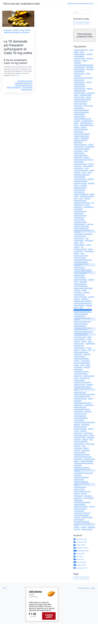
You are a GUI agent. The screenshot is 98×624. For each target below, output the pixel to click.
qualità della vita (80, 337)
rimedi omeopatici (79, 504)
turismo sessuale (80, 416)
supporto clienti (79, 93)
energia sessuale (79, 356)
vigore (76, 243)
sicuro (90, 399)
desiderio (84, 185)
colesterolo (85, 361)
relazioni (77, 172)
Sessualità (88, 496)
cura (85, 151)
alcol (76, 125)
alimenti (77, 299)
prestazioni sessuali (80, 194)
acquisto (77, 290)
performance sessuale (81, 175)
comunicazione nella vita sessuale (82, 470)
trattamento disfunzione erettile (82, 319)
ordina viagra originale (81, 134)
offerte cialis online (13, 87)
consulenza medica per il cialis (84, 394)
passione (91, 183)
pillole (76, 431)
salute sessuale (79, 86)
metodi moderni (79, 380)
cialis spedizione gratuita (82, 119)
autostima (77, 166)
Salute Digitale (79, 519)
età (94, 350)
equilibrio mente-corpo (81, 455)
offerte (86, 157)
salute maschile (79, 190)
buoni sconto (88, 405)
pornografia (78, 369)
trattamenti (85, 138)
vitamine (83, 527)
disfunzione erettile (80, 50)
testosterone (78, 162)
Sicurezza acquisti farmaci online (83, 524)
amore (76, 95)
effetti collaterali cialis (82, 322)
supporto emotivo (80, 200)
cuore (89, 339)
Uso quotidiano (79, 295)
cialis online (78, 151)
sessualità (90, 69)
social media (78, 209)
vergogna (77, 439)
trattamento (90, 147)
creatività (87, 354)
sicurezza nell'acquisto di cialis (82, 389)
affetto (76, 361)
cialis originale (79, 71)
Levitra (89, 82)
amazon (76, 247)
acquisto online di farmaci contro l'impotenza (82, 272)
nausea (91, 435)
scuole (89, 348)
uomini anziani (90, 344)
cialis (82, 52)
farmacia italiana (79, 91)
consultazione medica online (83, 65)
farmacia (89, 54)
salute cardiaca (79, 339)
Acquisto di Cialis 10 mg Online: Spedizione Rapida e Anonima (17, 31)
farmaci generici (79, 54)
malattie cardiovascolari (82, 303)
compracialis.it (79, 218)
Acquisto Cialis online (81, 226)
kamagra (77, 121)
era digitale (78, 207)
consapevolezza (79, 384)
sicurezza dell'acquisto (82, 513)
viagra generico (79, 114)
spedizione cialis (26, 90)
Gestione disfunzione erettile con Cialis (84, 231)
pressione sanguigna (81, 482)
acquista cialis (79, 80)
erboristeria (78, 157)
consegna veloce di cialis (82, 387)
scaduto (77, 341)
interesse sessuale (80, 429)
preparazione (89, 251)
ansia (81, 198)
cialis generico (27, 87)
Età (92, 203)
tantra (76, 253)
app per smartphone (80, 286)
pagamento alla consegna (82, 301)
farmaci (89, 89)
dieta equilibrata (79, 177)
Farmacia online (79, 275)
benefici (90, 179)
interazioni (77, 376)
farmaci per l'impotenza (82, 203)
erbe (81, 243)
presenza (90, 384)
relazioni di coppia (80, 211)
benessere (91, 527)
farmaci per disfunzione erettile (82, 484)
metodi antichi (85, 378)
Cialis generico (88, 166)
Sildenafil (77, 76)
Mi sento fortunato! (82, 23)
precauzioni (78, 354)
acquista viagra (79, 97)
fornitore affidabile (80, 262)
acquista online (87, 529)
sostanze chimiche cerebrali (83, 463)
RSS (86, 578)
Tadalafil (77, 61)
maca (91, 439)
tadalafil (90, 58)
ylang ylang (90, 444)
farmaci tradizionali (80, 507)
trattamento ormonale (82, 149)
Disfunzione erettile (80, 101)
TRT (82, 247)
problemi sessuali (86, 123)
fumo (86, 168)
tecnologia (83, 282)
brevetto (88, 411)
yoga (83, 446)
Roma (76, 282)
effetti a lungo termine (81, 363)
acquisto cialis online (25, 81)
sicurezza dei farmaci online (83, 332)
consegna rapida (85, 95)
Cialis (91, 50)
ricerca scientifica (80, 179)
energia (90, 429)
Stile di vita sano (79, 277)
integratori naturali (81, 129)
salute (87, 205)
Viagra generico (88, 498)
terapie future (79, 344)
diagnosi (87, 198)
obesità (76, 461)
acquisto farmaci (80, 258)
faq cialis (90, 224)
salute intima (78, 240)
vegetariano (89, 240)
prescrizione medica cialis (23, 85)
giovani (76, 365)
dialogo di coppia (79, 437)
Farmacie (91, 280)
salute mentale (79, 192)
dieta (75, 198)
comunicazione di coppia (82, 396)
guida (89, 337)
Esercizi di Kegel (79, 268)
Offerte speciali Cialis (81, 228)
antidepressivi (78, 346)
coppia (76, 196)
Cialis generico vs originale (83, 234)
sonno (76, 123)
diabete (76, 138)
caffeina (77, 450)
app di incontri (88, 207)
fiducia (91, 164)
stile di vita (90, 93)
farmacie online (79, 67)
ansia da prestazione (86, 125)
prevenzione (78, 106)
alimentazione (78, 108)
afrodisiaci (77, 401)
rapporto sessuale (80, 427)
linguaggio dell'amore (81, 359)
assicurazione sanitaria (82, 409)
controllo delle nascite (82, 382)
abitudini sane (78, 411)
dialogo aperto (79, 305)
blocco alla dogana (81, 256)
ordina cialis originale (81, 110)
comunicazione (79, 74)
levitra (84, 61)
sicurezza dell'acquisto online (84, 422)
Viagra (76, 52)
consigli (83, 127)
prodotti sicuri (79, 489)
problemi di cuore (80, 236)
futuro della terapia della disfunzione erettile (83, 328)
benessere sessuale (80, 140)
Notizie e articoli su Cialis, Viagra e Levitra (80, 3)
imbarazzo (90, 437)
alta (89, 350)
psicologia (77, 475)
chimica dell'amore (87, 461)
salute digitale (79, 420)
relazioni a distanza (80, 181)
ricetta (76, 185)
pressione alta (79, 205)
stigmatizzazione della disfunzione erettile (81, 334)
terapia (91, 194)
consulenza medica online (82, 457)
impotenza (89, 67)
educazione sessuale (81, 170)
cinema (90, 249)
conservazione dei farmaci (82, 403)
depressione (85, 450)
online (92, 170)
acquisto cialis (79, 220)
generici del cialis (80, 407)
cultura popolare (80, 249)
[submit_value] (42, 604)
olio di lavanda (79, 444)
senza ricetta (78, 168)
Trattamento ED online (81, 522)
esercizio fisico (79, 153)
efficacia (77, 529)
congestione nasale (80, 435)
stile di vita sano (79, 89)
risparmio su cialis (80, 222)
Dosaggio (86, 292)
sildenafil (77, 63)
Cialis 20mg (77, 292)
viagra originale (79, 82)
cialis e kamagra (79, 69)
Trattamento (78, 496)
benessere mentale (80, 188)
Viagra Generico (79, 245)
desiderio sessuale (80, 399)
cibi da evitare (78, 213)
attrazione (77, 465)
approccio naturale (80, 155)
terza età (77, 517)
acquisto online (79, 58)
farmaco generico (80, 326)
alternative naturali (87, 196)
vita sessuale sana (80, 414)
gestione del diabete (80, 374)
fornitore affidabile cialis (23, 83)
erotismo (87, 367)
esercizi (91, 507)
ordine (84, 290)
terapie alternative (80, 145)
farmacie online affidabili (82, 99)
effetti (84, 341)
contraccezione (88, 376)
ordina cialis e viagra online (83, 78)
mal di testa (78, 433)
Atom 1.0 (79, 578)
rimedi (88, 365)
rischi (90, 341)
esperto (76, 494)
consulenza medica (80, 164)
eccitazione (85, 424)
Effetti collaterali (80, 297)
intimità (76, 127)
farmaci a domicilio (80, 509)
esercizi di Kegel (89, 459)
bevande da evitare (80, 216)
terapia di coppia (79, 117)
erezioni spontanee (80, 280)
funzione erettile (87, 121)
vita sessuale (88, 106)
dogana (76, 527)
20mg (81, 308)
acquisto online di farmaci (82, 270)
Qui (18, 75)
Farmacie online (87, 517)
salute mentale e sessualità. (83, 473)
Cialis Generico (79, 511)
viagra (88, 74)
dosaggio (89, 305)
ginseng (85, 439)
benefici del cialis (80, 392)
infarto (76, 350)
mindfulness (78, 405)
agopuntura (78, 459)
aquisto (83, 494)
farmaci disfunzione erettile (83, 160)
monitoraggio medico (81, 352)
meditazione (78, 142)
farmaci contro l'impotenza (83, 288)
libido (84, 172)
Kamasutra (77, 498)
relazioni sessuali (80, 284)
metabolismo (78, 500)
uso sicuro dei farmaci (81, 515)
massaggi (77, 446)
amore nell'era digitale (81, 467)
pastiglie (83, 431)
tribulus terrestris (80, 442)
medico (86, 448)
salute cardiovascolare (82, 491)
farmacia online (79, 84)
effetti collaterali (80, 104)
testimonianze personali (82, 502)
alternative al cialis (80, 324)
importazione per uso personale (81, 264)
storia (76, 378)
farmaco (91, 297)
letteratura (78, 367)
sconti (88, 245)
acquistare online (80, 487)
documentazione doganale (83, 260)
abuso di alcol (79, 238)
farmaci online (79, 479)
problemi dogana (79, 224)
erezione (77, 424)
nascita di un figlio (80, 183)
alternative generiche (81, 477)
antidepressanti (79, 348)
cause (83, 365)
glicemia (83, 350)
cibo (87, 238)
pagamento (85, 299)
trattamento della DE (81, 372)
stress (91, 145)
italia (82, 253)
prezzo (88, 97)
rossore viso (88, 433)
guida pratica (78, 251)
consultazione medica (81, 112)
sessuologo (78, 448)
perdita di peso (79, 147)
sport (89, 172)
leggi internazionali (80, 418)
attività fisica (78, 132)
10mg (75, 308)
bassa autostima (79, 452)
